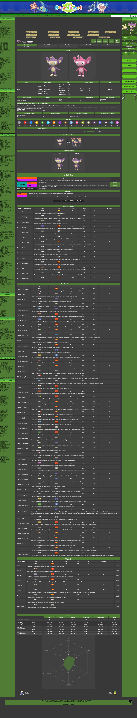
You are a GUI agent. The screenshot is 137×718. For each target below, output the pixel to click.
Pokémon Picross (4, 194)
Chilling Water (25, 335)
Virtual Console (3, 281)
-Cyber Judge (3, 456)
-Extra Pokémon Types (5, 384)
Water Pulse (25, 310)
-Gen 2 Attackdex (4, 42)
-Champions (2, 63)
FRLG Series (3, 307)
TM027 (19, 346)
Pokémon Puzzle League (5, 269)
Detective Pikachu (4, 177)
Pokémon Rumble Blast (5, 211)
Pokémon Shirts (3, 79)
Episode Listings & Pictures (6, 92)
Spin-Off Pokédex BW (5, 57)
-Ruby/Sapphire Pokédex (5, 26)
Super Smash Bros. (4, 276)
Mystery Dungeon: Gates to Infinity (6, 208)
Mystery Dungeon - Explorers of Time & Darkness (7, 237)
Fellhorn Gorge (42, 185)
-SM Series (2, 418)
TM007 (19, 305)
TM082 (19, 448)
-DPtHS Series (3, 421)
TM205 (19, 543)
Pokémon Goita (3, 290)
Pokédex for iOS (3, 218)
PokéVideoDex (3, 123)
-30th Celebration (4, 393)
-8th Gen (2, 65)
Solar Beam (25, 505)
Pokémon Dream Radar (5, 204)
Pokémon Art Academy (5, 187)
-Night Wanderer (3, 451)
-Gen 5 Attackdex (4, 45)
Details (115, 182)
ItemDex (2, 51)
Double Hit (25, 263)
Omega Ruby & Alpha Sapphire (7, 183)
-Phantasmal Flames (4, 398)
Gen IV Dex (27, 46)
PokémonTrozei (3, 253)
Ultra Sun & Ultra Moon (5, 170)
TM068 (19, 418)
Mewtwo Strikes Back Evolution (7, 352)
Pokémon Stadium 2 (4, 262)
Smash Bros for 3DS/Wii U (6, 199)
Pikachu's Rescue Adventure (6, 361)
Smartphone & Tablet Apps (6, 284)
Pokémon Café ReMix (5, 146)
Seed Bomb (25, 433)
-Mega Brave (3, 440)
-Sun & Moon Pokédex (5, 30)
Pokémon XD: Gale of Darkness (7, 246)
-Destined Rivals (3, 402)
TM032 (19, 351)
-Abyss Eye (2, 434)
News (1, 20)
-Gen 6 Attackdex (4, 46)
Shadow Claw (25, 402)
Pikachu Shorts (7, 358)
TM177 (19, 518)
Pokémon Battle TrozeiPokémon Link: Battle (7, 186)
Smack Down (25, 523)
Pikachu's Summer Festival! (6, 366)
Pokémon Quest (3, 178)
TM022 (19, 335)
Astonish (24, 227)
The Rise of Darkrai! (4, 334)
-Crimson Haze (3, 454)
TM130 (19, 484)
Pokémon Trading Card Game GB (7, 275)
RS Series (2, 305)
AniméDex (2, 93)
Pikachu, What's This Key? (6, 376)
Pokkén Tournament (4, 196)
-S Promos (2, 461)
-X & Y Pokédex (3, 29)
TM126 (19, 479)
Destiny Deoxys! (4, 330)
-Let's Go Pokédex (4, 31)
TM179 (19, 523)
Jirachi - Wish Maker (4, 329)
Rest (23, 454)
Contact (20, 16)
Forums (15, 16)
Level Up (65, 201)
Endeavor (24, 543)
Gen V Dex (110, 44)
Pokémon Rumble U (4, 206)
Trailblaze (24, 330)
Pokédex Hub (32, 16)
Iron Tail (19, 575)
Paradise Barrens (77, 185)
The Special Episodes (5, 110)
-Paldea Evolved (3, 415)
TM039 (19, 361)
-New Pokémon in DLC (5, 87)
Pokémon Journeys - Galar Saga (7, 105)
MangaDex (2, 297)
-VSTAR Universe (4, 457)
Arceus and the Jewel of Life (6, 336)
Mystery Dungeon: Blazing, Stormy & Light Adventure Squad (7, 227)
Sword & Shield (3, 154)
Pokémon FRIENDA (4, 292)
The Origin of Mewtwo (5, 321)
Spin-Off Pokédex (4, 55)
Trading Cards (7, 380)
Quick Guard (20, 606)
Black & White (3, 202)
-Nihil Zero (2, 436)
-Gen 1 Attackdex (4, 41)
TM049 (19, 377)
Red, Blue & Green (4, 267)
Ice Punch (24, 423)
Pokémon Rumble (4, 225)
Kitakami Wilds (57, 185)
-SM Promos (3, 430)
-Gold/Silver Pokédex (4, 25)
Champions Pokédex (56, 16)
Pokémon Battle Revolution (6, 231)
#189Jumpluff (26, 693)
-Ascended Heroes (4, 397)
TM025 (19, 341)
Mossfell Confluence (67, 185)
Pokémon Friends (4, 144)
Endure (23, 371)
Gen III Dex (48, 46)
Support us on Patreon (68, 704)
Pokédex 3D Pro (3, 214)
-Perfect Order (3, 396)
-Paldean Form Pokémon (5, 88)
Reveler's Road (87, 185)
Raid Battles (3, 388)
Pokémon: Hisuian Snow (5, 117)
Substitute (24, 469)
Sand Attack (25, 222)
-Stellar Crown (3, 406)
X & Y (1, 181)
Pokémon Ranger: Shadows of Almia (7, 235)
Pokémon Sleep (3, 149)
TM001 (19, 289)
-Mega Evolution (3, 399)
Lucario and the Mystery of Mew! (7, 331)
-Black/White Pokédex (5, 28)
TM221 (19, 549)
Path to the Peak (4, 121)
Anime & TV (7, 90)
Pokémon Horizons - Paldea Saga (7, 108)
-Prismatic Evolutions (5, 404)
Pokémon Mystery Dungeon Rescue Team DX (6, 161)
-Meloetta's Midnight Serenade (7, 342)
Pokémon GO (3, 145)
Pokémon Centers (4, 68)
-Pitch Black (2, 394)
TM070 (19, 428)
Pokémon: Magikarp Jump (6, 174)
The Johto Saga (3, 97)
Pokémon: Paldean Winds (6, 119)
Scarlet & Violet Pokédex (43, 16)
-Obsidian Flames (4, 414)
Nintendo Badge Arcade (5, 200)
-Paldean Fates (3, 411)
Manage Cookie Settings (84, 700)
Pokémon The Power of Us (6, 351)
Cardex (1, 58)
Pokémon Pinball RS (4, 250)
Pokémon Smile (3, 162)
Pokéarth (65, 16)
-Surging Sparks (3, 405)
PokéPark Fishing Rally (5, 255)
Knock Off (24, 528)
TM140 (19, 495)
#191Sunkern (110, 693)
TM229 (19, 554)
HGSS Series (3, 311)
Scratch (24, 211)
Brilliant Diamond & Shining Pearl (7, 155)
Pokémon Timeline (4, 67)
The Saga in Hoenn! (4, 98)
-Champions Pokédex (5, 38)
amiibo (1, 286)
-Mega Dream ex (4, 438)
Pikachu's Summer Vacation (6, 360)
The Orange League (4, 96)
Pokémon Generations (5, 114)
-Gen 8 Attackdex (4, 48)
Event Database (3, 85)
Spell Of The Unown (4, 324)
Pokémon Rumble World (5, 191)
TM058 (19, 392)
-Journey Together (4, 403)
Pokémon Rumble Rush (5, 175)
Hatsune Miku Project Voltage (6, 72)
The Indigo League (4, 95)
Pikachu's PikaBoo (4, 363)
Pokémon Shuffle (4, 190)
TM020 (19, 330)
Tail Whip (24, 217)
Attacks (105, 41)
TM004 (19, 294)
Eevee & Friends (3, 375)
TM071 (19, 433)
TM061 (19, 402)
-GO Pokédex (3, 35)
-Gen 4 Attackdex (4, 44)
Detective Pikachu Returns (6, 150)
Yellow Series (3, 303)
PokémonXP (3, 71)
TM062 (19, 407)
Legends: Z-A (3, 141)
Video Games (7, 135)
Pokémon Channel (4, 248)
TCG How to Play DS (5, 217)
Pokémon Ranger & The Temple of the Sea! (7, 333)
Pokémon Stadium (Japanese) (6, 272)
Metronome (25, 438)
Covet (18, 596)
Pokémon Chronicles (4, 109)
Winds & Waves (3, 138)
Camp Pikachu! (3, 364)
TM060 (19, 397)
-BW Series (2, 420)
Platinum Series (3, 310)
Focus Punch (25, 533)
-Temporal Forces (4, 410)
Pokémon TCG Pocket (5, 152)
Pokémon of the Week (5, 62)
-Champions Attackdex (5, 50)
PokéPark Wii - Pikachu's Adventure (5, 230)
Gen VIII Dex (47, 44)
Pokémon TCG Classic (5, 389)
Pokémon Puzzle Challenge (6, 263)
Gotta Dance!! (3, 365)
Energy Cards (3, 386)
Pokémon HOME (4, 157)
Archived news (3, 21)
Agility (23, 258)
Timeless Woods (95, 185)
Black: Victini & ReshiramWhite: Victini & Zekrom (7, 339)
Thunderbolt (25, 479)
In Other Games (3, 280)
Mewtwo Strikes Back (5, 322)
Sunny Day (25, 377)
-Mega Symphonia (4, 441)
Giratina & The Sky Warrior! (6, 335)
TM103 (19, 469)
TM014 (19, 320)
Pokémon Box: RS (4, 249)
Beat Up (19, 580)
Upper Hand (25, 554)
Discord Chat (3, 82)
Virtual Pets (2, 285)
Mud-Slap (24, 299)
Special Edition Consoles (5, 282)
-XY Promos (2, 431)
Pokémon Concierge (4, 127)
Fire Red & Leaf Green (5, 243)
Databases (7, 19)
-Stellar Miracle (3, 450)
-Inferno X (2, 439)
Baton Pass (25, 232)
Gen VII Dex (68, 44)
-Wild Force (2, 455)
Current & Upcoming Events (6, 83)
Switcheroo (20, 601)
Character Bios (3, 94)
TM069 (19, 423)
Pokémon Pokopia (4, 143)
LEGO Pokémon (3, 78)
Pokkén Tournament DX (5, 176)
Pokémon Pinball (3, 271)
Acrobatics (24, 320)
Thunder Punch (24, 418)
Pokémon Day (3, 76)
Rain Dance (25, 382)
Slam (18, 565)
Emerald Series (3, 308)
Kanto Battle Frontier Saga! (6, 99)
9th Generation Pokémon (5, 86)
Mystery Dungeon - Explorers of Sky (7, 233)
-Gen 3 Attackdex (4, 43)
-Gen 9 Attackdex (4, 49)
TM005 (19, 299)
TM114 (19, 474)
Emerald (2, 244)
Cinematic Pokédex (4, 59)
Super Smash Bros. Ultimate (6, 179)
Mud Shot (24, 356)
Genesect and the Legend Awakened (6, 344)
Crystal (1, 261)
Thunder (24, 500)
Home (9, 16)
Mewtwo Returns (4, 326)
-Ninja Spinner (3, 435)
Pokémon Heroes (4, 328)
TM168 (19, 505)
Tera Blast (24, 511)
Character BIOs (3, 298)
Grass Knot (25, 443)
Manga (7, 294)
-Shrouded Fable (3, 408)
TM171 (19, 511)
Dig (22, 387)
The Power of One (4, 323)
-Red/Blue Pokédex (4, 24)
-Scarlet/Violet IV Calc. (5, 61)
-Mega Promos (3, 427)
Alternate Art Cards (4, 387)
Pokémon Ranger (4, 251)
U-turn (23, 397)
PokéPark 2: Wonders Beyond (6, 210)
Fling (23, 268)
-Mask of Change (4, 453)
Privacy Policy (73, 700)
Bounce (19, 590)
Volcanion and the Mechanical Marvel (6, 349)
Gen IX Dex (27, 44)
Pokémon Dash (3, 247)
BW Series (2, 312)
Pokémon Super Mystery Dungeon (5, 193)
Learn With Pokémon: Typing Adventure (6, 216)
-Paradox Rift (3, 412)
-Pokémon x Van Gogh (5, 75)
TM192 (19, 533)
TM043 (19, 366)
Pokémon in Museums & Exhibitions (5, 74)
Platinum (2, 221)
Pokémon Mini (3, 264)
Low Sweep (25, 361)
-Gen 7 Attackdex (4, 47)
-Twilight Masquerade (5, 409)
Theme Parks (3, 80)
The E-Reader (3, 256)
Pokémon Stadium (4, 274)
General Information (4, 296)
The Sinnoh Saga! (4, 100)
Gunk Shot (24, 464)
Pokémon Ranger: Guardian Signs (6, 224)
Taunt (23, 459)
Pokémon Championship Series (7, 70)
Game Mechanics (4, 60)
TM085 (19, 454)
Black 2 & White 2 (4, 203)
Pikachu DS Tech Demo (5, 254)
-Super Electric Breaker (5, 448)
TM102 (19, 464)
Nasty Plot (25, 273)
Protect (23, 305)
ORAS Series (3, 315)
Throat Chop (25, 549)
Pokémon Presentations (5, 77)
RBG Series (2, 302)
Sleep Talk (24, 428)
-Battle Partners (3, 446)
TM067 (19, 412)
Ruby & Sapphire (4, 241)
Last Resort (25, 278)
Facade (24, 341)
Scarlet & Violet (3, 140)
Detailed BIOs (3, 299)
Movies (7, 319)
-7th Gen (2, 66)
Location (99, 41)
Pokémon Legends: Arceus (6, 156)
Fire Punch (24, 412)
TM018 (19, 325)
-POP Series (3, 432)
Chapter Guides (3, 300)
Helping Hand (25, 484)
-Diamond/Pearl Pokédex (5, 27)
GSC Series (2, 304)
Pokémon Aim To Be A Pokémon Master (7, 107)
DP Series (2, 309)
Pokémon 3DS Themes (5, 283)
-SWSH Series (3, 417)
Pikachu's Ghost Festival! (6, 367)
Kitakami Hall (49, 185)
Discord (25, 16)
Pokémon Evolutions (4, 116)
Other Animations (4, 125)
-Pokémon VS (3, 458)
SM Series (2, 316)
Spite (23, 518)
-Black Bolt (2, 400)
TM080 (19, 438)
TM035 (19, 356)
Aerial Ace (24, 346)
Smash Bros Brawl (4, 239)
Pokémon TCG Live (4, 167)
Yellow (1, 268)
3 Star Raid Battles (52, 186)
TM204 (19, 538)
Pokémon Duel (3, 198)
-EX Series (2, 423)
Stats (111, 41)
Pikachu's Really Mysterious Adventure (6, 373)
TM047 (19, 371)
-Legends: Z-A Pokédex (5, 37)
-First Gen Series (4, 425)
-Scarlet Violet (3, 416)
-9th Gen (2, 64)
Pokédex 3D (3, 213)
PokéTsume (2, 132)
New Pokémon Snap (4, 164)
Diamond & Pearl (4, 220)
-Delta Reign (3, 392)
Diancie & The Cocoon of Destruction (5, 346)
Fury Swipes (25, 242)
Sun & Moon (3, 169)
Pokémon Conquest (4, 209)
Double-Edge (25, 538)
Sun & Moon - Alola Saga (5, 104)
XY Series (2, 314)
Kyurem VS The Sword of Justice (7, 341)
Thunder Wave (25, 448)
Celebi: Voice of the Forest (6, 327)
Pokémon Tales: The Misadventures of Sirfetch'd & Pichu (6, 129)
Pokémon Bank (3, 184)
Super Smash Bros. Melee (6, 265)
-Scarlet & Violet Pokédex (5, 36)
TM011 (19, 310)
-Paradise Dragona (4, 449)
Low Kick (24, 315)
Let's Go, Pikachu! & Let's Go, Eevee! (7, 172)
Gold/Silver (2, 260)
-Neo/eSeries (3, 424)
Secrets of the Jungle (5, 353)
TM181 (19, 528)
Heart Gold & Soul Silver (5, 222)
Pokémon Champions (5, 142)
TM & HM (72, 201)
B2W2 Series (3, 313)
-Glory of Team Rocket (5, 444)
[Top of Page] (130, 701)
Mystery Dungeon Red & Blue (6, 252)
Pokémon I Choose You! (5, 350)
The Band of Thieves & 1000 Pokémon (6, 189)
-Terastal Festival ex (4, 447)
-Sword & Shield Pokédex (5, 32)
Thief (23, 325)
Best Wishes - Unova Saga (6, 101)
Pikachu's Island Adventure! (6, 368)
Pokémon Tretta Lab (4, 205)
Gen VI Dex (89, 44)
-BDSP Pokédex (3, 33)
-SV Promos (2, 428)
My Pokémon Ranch (4, 238)
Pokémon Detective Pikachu (6, 356)
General (94, 41)
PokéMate (2, 257)
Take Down (25, 289)
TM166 (19, 500)
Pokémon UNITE (4, 148)
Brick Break (25, 392)
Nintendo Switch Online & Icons (7, 287)
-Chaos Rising (3, 395)
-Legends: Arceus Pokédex (6, 34)
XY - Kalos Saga (3, 103)
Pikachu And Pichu (4, 362)
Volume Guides (3, 301)
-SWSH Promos (3, 429)
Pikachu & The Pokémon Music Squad (7, 378)
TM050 (19, 382)
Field (99, 131)
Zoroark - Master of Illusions (6, 337)
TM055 (19, 387)
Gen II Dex (68, 46)
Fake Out (19, 585)
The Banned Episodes (5, 111)
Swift (23, 247)
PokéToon (2, 120)
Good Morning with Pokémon (6, 124)
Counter (19, 570)
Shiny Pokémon (3, 112)
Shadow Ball (25, 474)
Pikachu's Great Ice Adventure (7, 370)
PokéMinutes (3, 122)
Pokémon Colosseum (5, 245)
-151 (1, 413)
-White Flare (3, 401)
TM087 (19, 459)
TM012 (19, 315)
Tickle (23, 237)
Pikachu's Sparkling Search (6, 371)
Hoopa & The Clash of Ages (6, 347)
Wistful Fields (104, 185)
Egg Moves (117, 41)
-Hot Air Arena (3, 445)
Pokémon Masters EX (5, 147)
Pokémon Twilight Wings (5, 115)
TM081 (19, 443)
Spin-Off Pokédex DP (5, 56)
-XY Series (2, 419)
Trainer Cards (3, 385)
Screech (24, 253)
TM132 (19, 490)
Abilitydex (2, 53)
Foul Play (24, 407)
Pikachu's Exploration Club (6, 369)
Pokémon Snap (3, 270)
